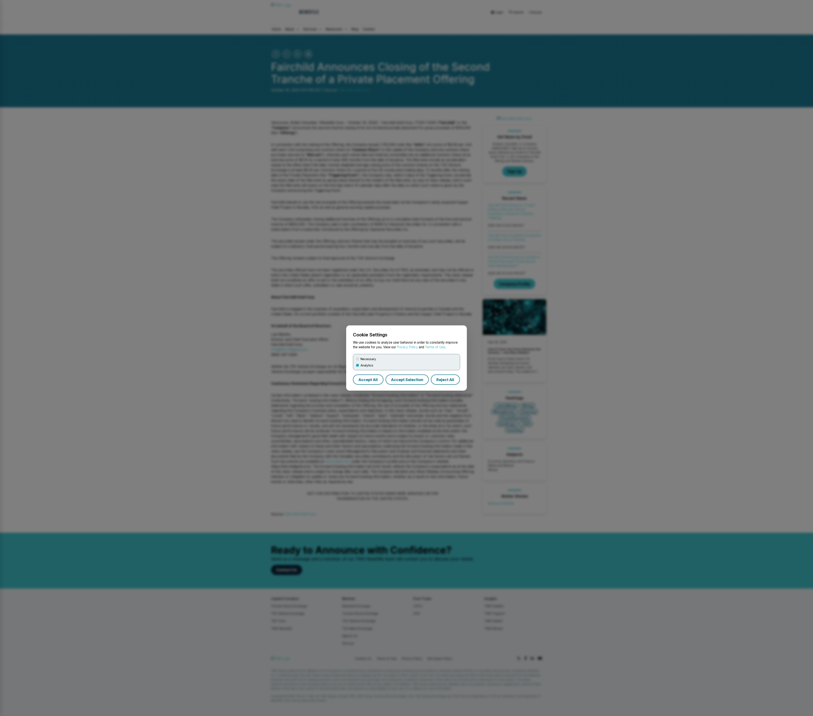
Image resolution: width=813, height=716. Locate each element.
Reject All (445, 379)
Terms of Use (435, 347)
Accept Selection (407, 379)
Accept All (368, 379)
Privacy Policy (407, 347)
